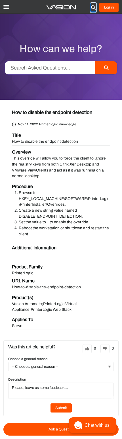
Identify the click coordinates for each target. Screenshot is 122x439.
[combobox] (50, 67)
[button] (92, 425)
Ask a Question (61, 429)
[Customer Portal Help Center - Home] (61, 7)
